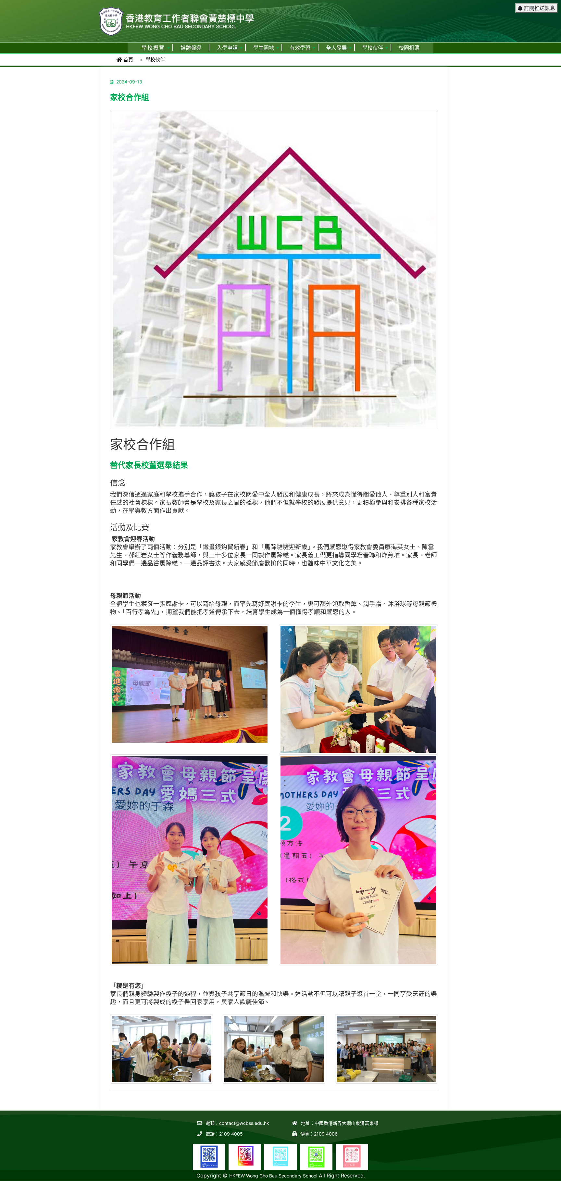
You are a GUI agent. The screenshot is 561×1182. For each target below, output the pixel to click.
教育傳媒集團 (514, 1177)
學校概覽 (153, 48)
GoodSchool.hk (545, 1177)
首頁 (127, 60)
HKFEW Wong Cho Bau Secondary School (273, 1175)
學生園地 (263, 48)
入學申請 (227, 48)
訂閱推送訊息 (538, 8)
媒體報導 (191, 48)
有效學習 (300, 48)
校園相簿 (409, 48)
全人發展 (336, 48)
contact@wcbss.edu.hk (244, 1123)
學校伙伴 (372, 48)
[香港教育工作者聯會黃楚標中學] (176, 18)
